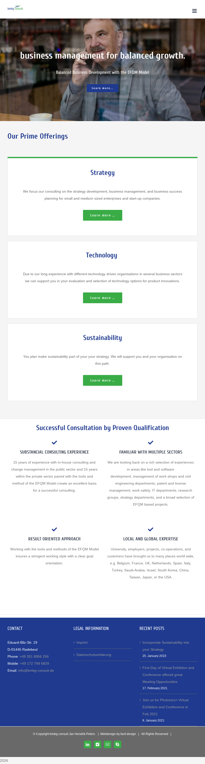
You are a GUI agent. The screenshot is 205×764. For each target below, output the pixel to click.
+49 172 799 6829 (34, 663)
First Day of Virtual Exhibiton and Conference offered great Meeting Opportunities (168, 675)
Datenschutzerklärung (93, 655)
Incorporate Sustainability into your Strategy (165, 645)
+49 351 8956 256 (34, 656)
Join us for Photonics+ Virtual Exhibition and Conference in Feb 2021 (165, 707)
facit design (128, 734)
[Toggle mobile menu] (195, 11)
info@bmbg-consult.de (36, 670)
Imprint (82, 642)
